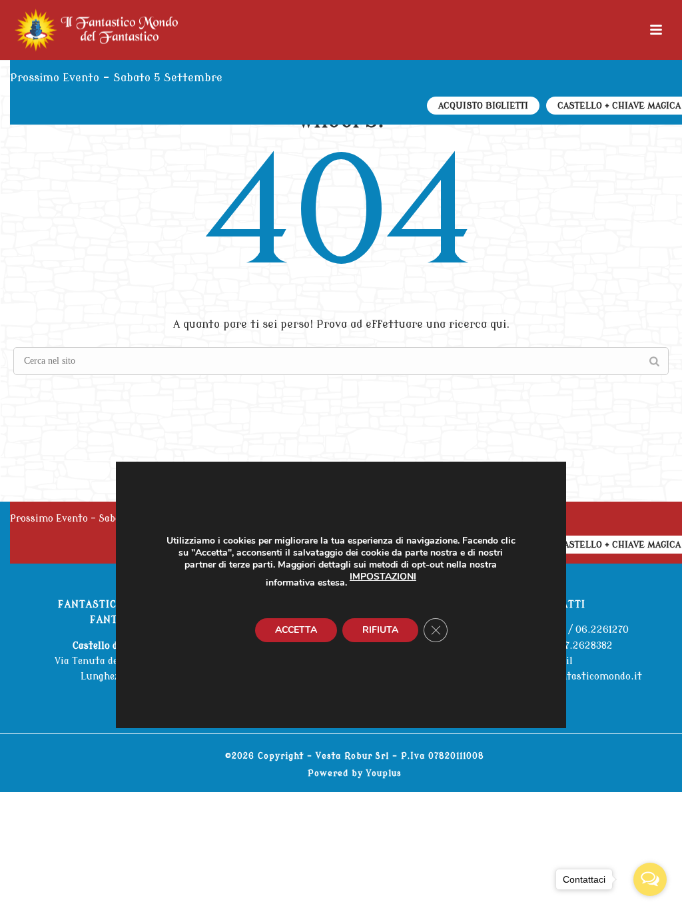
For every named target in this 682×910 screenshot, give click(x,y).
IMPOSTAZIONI (383, 576)
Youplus (384, 773)
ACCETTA (296, 629)
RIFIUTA (380, 629)
